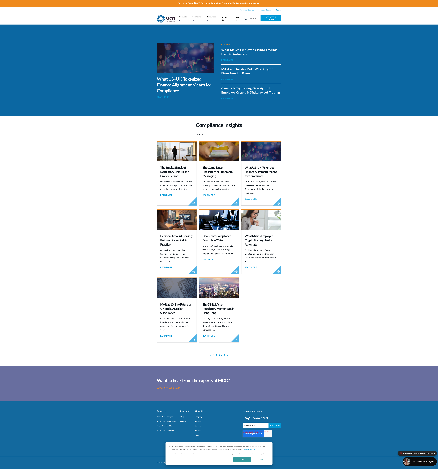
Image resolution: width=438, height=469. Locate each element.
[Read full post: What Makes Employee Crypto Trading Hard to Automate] (261, 220)
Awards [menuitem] (198, 421)
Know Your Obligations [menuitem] (166, 430)
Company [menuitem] (198, 417)
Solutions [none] (196, 17)
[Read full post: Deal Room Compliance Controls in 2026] (219, 220)
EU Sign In (247, 411)
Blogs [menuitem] (182, 417)
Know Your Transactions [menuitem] (166, 421)
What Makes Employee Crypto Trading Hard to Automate (259, 240)
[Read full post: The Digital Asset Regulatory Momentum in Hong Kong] (219, 288)
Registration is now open (248, 3)
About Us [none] (224, 18)
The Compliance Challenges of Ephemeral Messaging (217, 172)
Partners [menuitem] (198, 430)
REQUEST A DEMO (271, 18)
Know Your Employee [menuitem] (165, 417)
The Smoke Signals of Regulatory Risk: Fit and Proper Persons (174, 172)
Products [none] (183, 17)
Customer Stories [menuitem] (246, 10)
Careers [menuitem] (198, 426)
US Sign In (258, 411)
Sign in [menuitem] (278, 10)
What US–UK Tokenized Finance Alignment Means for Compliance (184, 84)
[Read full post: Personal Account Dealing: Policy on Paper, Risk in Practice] (177, 220)
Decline (260, 459)
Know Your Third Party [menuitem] (165, 426)
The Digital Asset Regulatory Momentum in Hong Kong (218, 308)
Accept (242, 459)
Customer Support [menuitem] (264, 10)
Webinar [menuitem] (183, 421)
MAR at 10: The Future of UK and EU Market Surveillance (175, 308)
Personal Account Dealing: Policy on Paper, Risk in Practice (176, 240)
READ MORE (164, 97)
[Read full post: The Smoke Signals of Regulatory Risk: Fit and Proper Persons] (177, 151)
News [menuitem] (197, 435)
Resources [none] (211, 17)
